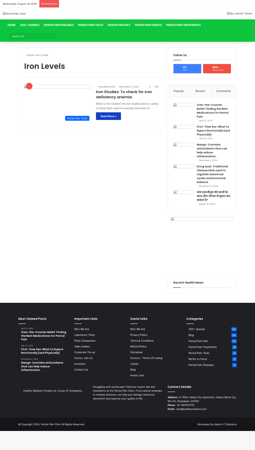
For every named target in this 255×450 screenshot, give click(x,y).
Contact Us (81, 369)
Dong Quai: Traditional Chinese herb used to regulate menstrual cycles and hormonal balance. (212, 174)
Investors (79, 363)
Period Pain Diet (119, 24)
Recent (200, 91)
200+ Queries (29, 24)
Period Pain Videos (148, 24)
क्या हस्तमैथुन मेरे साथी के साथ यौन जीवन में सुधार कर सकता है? (213, 196)
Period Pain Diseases (59, 24)
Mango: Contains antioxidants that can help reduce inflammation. (212, 150)
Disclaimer (136, 352)
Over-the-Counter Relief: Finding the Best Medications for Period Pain (212, 110)
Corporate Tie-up (84, 352)
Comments (223, 91)
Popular (179, 91)
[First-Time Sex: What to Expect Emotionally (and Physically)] (183, 132)
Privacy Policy (138, 334)
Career (134, 363)
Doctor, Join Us (83, 358)
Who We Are (81, 329)
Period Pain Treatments (183, 24)
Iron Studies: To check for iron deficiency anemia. (124, 94)
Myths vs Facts (198, 358)
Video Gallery (82, 346)
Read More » (108, 116)
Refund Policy (138, 346)
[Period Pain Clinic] (14, 14)
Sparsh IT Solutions (225, 424)
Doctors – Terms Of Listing (146, 358)
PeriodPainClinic (107, 86)
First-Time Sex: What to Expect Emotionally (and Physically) (213, 130)
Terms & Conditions (142, 340)
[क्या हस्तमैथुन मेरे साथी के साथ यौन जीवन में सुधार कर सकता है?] (183, 197)
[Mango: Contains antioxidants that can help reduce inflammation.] (183, 150)
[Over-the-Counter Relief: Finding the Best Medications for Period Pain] (183, 110)
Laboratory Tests (84, 334)
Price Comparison (85, 340)
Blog (133, 369)
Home (11, 24)
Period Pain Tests (90, 24)
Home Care (137, 375)
